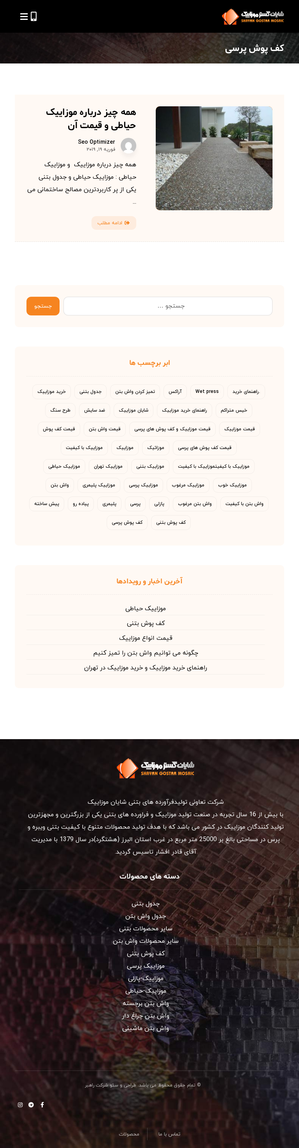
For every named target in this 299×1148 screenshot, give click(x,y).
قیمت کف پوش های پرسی (205, 448)
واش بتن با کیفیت (244, 504)
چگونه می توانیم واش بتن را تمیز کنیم (145, 653)
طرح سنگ (60, 410)
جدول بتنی (90, 392)
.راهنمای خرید (246, 392)
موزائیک (155, 448)
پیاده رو (81, 504)
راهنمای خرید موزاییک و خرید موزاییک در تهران (145, 668)
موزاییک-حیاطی (145, 991)
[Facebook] (42, 1104)
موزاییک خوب (232, 485)
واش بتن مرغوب (195, 504)
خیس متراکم (234, 410)
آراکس (175, 392)
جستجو (43, 306)
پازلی (159, 504)
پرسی (135, 504)
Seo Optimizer (96, 142)
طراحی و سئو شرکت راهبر (110, 1085)
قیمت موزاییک (239, 429)
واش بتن (60, 485)
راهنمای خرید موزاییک (184, 410)
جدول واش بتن (145, 916)
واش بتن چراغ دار (145, 1016)
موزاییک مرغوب (188, 485)
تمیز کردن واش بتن (135, 392)
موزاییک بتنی (150, 466)
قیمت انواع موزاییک (145, 638)
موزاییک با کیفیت (84, 448)
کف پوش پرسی (127, 522)
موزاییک (125, 448)
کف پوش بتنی (171, 522)
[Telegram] (31, 1104)
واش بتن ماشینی (145, 1028)
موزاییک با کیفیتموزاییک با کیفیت (214, 466)
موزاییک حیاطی (64, 466)
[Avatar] (128, 145)
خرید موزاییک (51, 392)
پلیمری (109, 504)
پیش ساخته (46, 504)
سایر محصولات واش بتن (146, 941)
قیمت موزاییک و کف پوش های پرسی (172, 429)
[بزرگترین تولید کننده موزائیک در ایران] (253, 16)
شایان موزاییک (133, 410)
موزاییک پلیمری (99, 485)
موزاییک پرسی (143, 485)
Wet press (207, 392)
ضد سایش (94, 410)
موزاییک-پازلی (146, 978)
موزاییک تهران (108, 466)
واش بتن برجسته (146, 1003)
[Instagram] (20, 1104)
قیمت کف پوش (59, 429)
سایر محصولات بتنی (145, 928)
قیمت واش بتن (105, 429)
